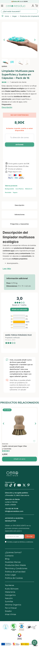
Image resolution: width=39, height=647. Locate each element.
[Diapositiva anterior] (3, 423)
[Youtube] (19, 485)
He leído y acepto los (20, 542)
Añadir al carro (19, 459)
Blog (7, 559)
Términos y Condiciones (16, 568)
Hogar (14, 16)
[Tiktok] (10, 485)
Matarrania (10, 592)
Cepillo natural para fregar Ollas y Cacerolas (14, 447)
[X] (24, 485)
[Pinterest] (28, 485)
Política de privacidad (15, 572)
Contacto (9, 556)
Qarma (4, 66)
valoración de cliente (18, 82)
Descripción (7, 107)
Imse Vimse (10, 614)
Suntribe (9, 601)
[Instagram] (6, 485)
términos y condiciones (26, 542)
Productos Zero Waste (15, 565)
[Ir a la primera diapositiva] (35, 423)
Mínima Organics (13, 605)
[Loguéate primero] (34, 410)
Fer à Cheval (11, 608)
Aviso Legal (10, 575)
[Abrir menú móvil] (2, 6)
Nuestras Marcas (13, 562)
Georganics (10, 595)
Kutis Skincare (11, 589)
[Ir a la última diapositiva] (4, 39)
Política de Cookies (14, 578)
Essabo (8, 611)
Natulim (9, 598)
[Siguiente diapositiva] (34, 39)
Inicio (7, 16)
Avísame (19, 145)
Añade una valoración (19, 309)
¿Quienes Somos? (13, 552)
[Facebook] (15, 485)
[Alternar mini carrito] (36, 5)
